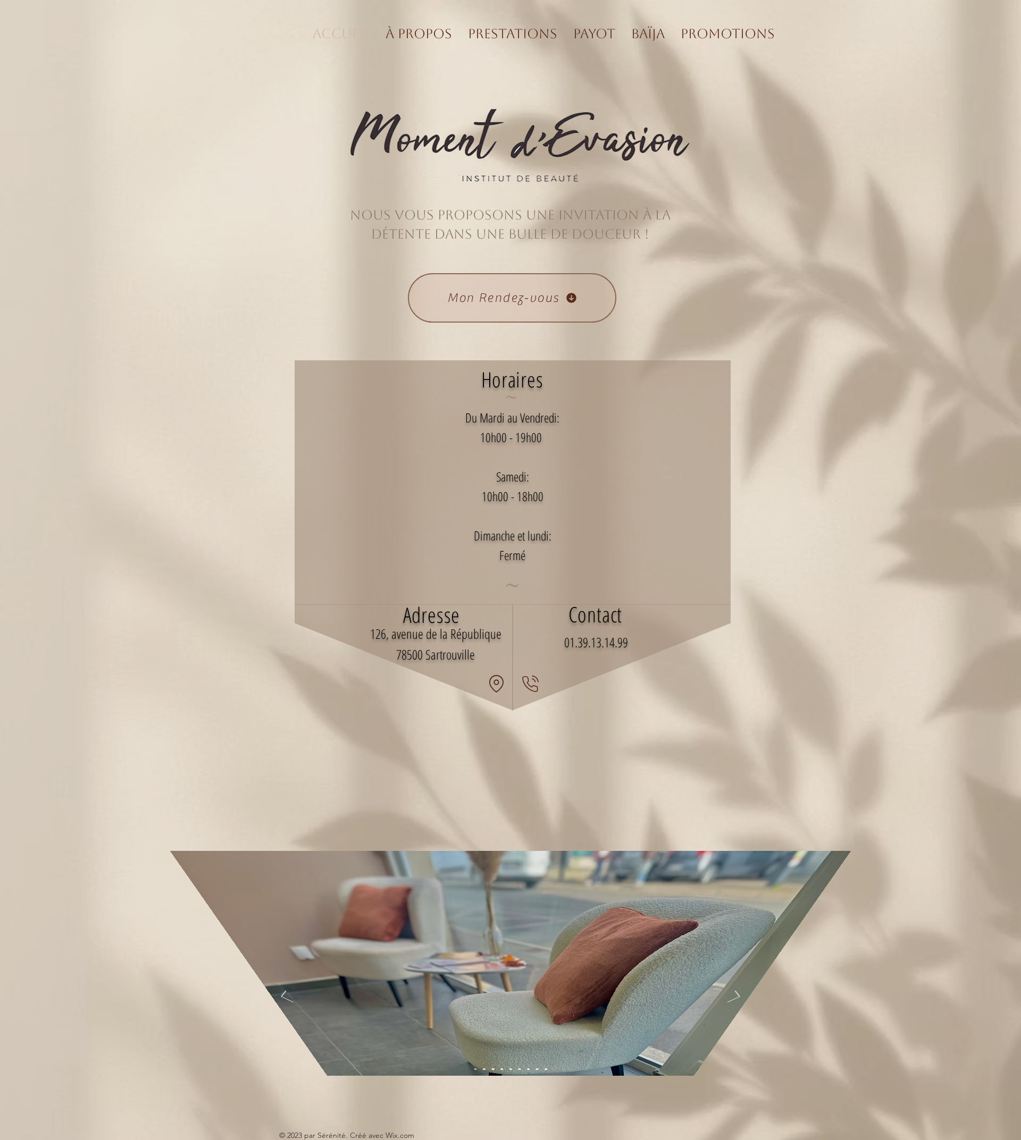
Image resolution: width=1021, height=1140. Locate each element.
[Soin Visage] (536, 1069)
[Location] (496, 683)
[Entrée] (501, 1069)
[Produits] (484, 1069)
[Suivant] (735, 997)
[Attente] (475, 1069)
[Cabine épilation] (510, 1069)
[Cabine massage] (528, 1069)
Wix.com (400, 1135)
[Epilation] (519, 1069)
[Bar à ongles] (492, 1069)
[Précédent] (285, 997)
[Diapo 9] (546, 1069)
